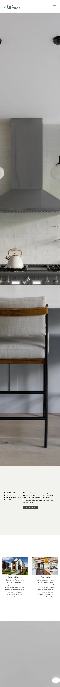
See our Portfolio (30, 507)
